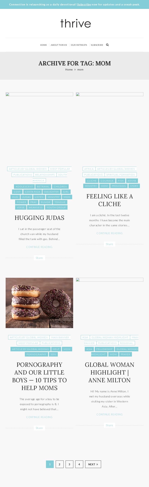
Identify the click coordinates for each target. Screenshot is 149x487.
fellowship (104, 349)
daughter (51, 191)
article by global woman (30, 349)
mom (80, 69)
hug (15, 196)
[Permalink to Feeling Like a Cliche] (109, 95)
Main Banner (60, 337)
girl (66, 191)
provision (119, 185)
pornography (36, 354)
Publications (22, 174)
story (134, 185)
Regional (126, 343)
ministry (54, 196)
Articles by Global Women (28, 168)
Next (91, 464)
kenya (132, 180)
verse (21, 207)
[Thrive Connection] (75, 23)
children (60, 186)
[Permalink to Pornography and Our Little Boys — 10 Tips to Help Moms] (39, 327)
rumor (45, 202)
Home (43, 45)
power (21, 202)
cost (17, 191)
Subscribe (84, 4)
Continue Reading (39, 247)
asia (89, 349)
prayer (125, 354)
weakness (35, 207)
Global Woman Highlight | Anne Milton (109, 372)
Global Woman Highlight (110, 337)
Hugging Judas (39, 217)
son (53, 354)
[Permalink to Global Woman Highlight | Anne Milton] (109, 280)
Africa (89, 168)
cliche (92, 180)
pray (33, 202)
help (56, 349)
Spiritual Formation (120, 174)
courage (107, 180)
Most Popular (60, 168)
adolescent (24, 186)
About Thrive (59, 45)
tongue (60, 202)
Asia (85, 337)
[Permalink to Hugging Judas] (39, 95)
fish (121, 180)
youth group (56, 207)
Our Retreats (79, 45)
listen (39, 196)
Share (39, 257)
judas (26, 196)
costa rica (32, 191)
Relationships (45, 174)
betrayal (43, 186)
